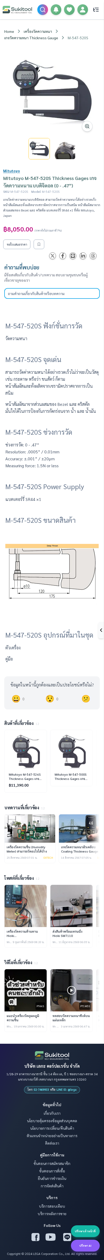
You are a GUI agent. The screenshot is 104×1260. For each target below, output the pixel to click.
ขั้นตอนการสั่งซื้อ (52, 1170)
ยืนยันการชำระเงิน (52, 1178)
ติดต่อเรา (52, 1143)
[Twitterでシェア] (52, 255)
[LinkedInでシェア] (82, 255)
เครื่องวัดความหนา (38, 31)
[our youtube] (51, 1237)
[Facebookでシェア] (62, 255)
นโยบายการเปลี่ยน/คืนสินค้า (52, 1128)
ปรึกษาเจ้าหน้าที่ (85, 1231)
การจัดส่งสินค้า (52, 1185)
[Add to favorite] (39, 244)
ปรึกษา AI (85, 1245)
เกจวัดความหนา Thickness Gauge (31, 37)
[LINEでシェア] (72, 255)
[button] (56, 9)
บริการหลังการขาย (52, 1213)
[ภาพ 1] (39, 148)
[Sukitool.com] (17, 9)
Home (9, 31)
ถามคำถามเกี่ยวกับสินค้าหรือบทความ (36, 293)
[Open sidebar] (101, 630)
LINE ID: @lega (67, 1090)
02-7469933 (41, 1090)
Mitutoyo (11, 170)
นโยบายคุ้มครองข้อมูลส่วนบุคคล (52, 1120)
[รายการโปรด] (69, 9)
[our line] (67, 1237)
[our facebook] (35, 1237)
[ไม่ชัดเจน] (85, 698)
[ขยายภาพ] (52, 91)
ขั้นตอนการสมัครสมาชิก (52, 1163)
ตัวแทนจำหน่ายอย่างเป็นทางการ (52, 1135)
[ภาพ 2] (64, 148)
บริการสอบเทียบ (52, 1206)
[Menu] (96, 9)
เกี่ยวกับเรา (52, 1113)
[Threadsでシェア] (93, 255)
